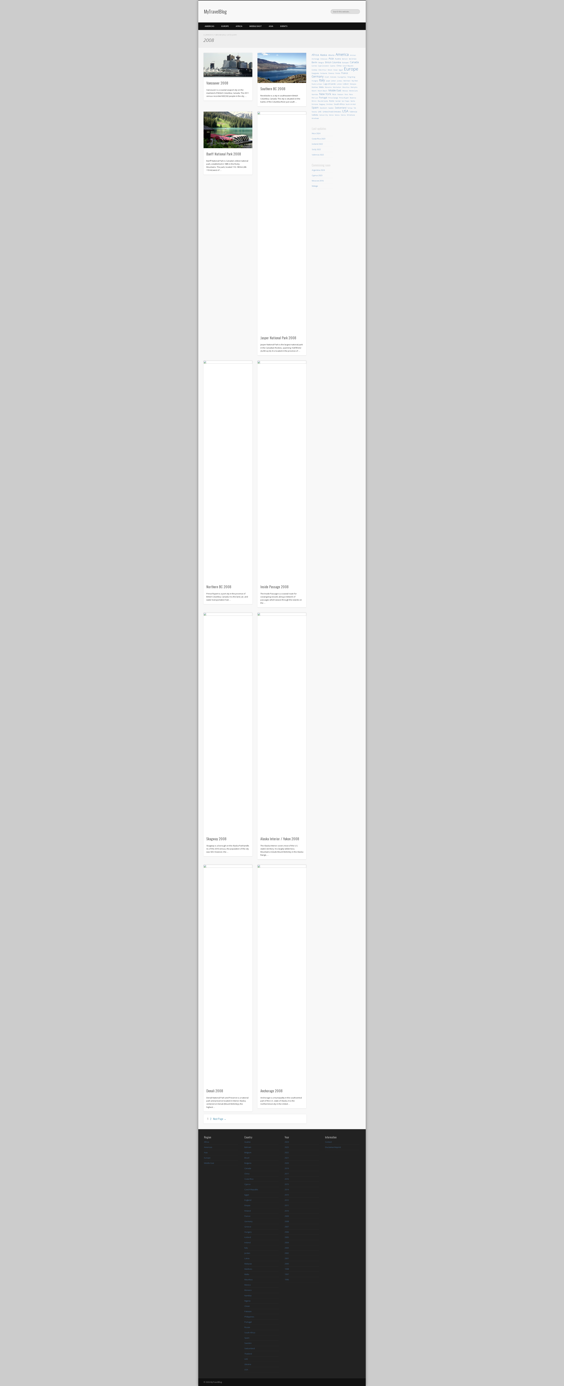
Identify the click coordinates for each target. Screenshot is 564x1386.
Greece (247, 1226)
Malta (321, 87)
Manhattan (337, 87)
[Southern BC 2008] (281, 68)
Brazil (246, 1157)
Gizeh (327, 77)
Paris (346, 94)
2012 (287, 1200)
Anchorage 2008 (271, 1090)
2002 (287, 1253)
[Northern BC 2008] (228, 471)
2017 (287, 1173)
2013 (287, 1194)
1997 (287, 1274)
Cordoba (314, 70)
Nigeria (247, 1300)
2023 (287, 1147)
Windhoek (315, 118)
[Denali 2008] (228, 975)
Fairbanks (323, 73)
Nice (334, 94)
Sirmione (315, 104)
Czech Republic (251, 1189)
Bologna (321, 63)
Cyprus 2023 (317, 175)
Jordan (333, 81)
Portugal (323, 97)
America (342, 54)
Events (283, 26)
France (344, 73)
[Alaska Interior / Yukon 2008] (281, 723)
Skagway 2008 (216, 838)
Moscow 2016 (318, 180)
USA (345, 111)
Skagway (322, 104)
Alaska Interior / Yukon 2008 (279, 838)
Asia (271, 26)
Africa (239, 26)
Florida (337, 73)
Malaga (315, 186)
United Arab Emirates (332, 111)
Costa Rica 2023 (318, 138)
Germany (318, 76)
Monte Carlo (353, 91)
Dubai (335, 70)
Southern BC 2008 (273, 88)
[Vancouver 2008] (228, 65)
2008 (287, 1221)
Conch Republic (348, 66)
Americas (209, 26)
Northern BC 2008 (218, 586)
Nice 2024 (316, 133)
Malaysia (353, 84)
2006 (287, 1232)
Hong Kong (351, 77)
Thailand (248, 1353)
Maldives (315, 87)
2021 (287, 1157)
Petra (351, 94)
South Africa (339, 104)
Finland (247, 1210)
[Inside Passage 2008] (281, 471)
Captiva (332, 66)
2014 (287, 1189)
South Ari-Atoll (351, 104)
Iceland (247, 1237)
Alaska (323, 54)
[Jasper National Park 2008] (281, 222)
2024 (287, 1142)
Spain (315, 107)
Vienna (343, 115)
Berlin (314, 62)
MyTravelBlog (215, 11)
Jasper (328, 81)
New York (325, 93)
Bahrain (345, 59)
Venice (331, 115)
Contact (328, 1142)
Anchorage (315, 59)
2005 (287, 1237)
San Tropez (345, 101)
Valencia (353, 111)
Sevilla (353, 101)
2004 (287, 1242)
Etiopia (247, 1205)
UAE (320, 111)
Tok (355, 108)
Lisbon (346, 84)
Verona (337, 115)
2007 (287, 1226)
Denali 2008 (214, 1090)
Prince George (333, 98)
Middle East (255, 26)
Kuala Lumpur (317, 84)
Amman (353, 55)
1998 (287, 1269)
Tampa (350, 108)
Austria (338, 58)
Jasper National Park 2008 (278, 337)
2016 (287, 1179)
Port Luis (315, 98)
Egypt (341, 70)
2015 (287, 1184)
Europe (225, 26)
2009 (287, 1216)
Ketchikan (346, 81)
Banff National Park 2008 (223, 153)
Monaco (345, 91)
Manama (328, 87)
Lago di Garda (329, 84)
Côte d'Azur (322, 70)
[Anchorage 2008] (281, 975)
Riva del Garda (323, 101)
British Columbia (333, 62)
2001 (287, 1258)
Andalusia (323, 59)
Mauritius (345, 87)
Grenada (333, 77)
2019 (287, 1168)
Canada (354, 62)
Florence (331, 73)
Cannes (314, 66)
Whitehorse (351, 115)
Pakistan (340, 94)
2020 (287, 1163)
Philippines (249, 1316)
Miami (314, 91)
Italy (322, 80)
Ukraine (247, 1364)
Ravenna (353, 98)
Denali (330, 70)
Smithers (329, 104)
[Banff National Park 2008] (228, 130)
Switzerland (340, 107)
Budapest (345, 63)
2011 (287, 1205)
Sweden (331, 108)
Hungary (315, 81)
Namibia (315, 94)
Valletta (315, 115)
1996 (287, 1279)
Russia (247, 1327)
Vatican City (323, 115)
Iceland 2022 (317, 144)
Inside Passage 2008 (274, 586)
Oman (247, 1306)
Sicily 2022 (316, 149)
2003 (287, 1247)
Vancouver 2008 (217, 82)
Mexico (247, 1284)
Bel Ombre (352, 59)
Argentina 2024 (318, 170)
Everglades (315, 73)
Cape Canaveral (323, 66)
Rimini (314, 101)
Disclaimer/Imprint (333, 1147)
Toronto (314, 112)
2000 (287, 1263)
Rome (331, 101)
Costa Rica (248, 1179)
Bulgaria (247, 1163)
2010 (287, 1210)
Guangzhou (342, 77)
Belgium (247, 1152)
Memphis (354, 87)
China (338, 65)
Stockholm (323, 108)
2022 (287, 1152)
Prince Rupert (344, 98)
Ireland (247, 1242)
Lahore (339, 84)
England (247, 1200)
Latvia (246, 1258)
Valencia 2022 (318, 154)
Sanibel (338, 101)
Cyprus (247, 1184)
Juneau (339, 81)
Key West (355, 81)
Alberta (331, 55)
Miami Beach (322, 91)
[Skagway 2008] (228, 723)
